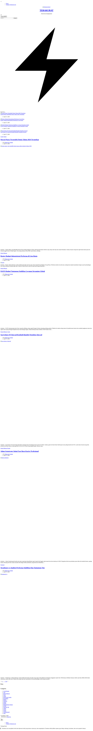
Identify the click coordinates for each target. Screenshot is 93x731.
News (7, 3)
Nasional (2, 564)
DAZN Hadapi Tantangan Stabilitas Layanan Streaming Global (23, 271)
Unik (4, 713)
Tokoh (4, 708)
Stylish (4, 706)
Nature (5, 136)
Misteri (4, 699)
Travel (4, 709)
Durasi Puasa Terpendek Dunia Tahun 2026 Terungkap (20, 139)
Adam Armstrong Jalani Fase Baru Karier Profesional (20, 451)
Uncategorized (6, 712)
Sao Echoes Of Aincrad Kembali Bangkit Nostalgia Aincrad (21, 335)
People (8, 448)
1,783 (6, 681)
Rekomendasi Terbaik (8, 704)
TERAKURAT (46, 10)
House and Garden (7, 697)
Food (4, 694)
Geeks (2, 136)
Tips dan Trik (6, 707)
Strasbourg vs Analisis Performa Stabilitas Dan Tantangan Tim (23, 568)
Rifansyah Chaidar (9, 142)
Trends (4, 710)
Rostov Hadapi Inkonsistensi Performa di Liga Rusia (19, 256)
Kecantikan (5, 698)
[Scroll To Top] (1, 718)
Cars (4, 692)
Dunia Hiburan (4, 253)
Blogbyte (9, 716)
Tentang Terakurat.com (11, 4)
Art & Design (6, 691)
